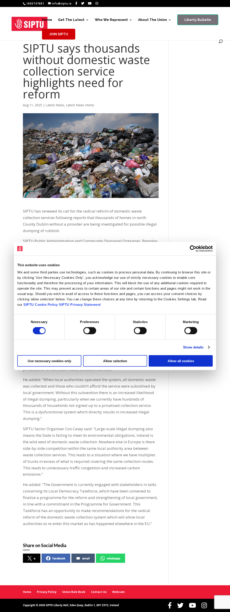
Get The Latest (71, 20)
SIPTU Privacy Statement (80, 304)
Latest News (55, 105)
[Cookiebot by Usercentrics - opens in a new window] (193, 248)
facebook (58, 558)
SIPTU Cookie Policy (40, 304)
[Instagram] (96, 3)
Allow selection (115, 361)
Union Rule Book (73, 592)
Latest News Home (80, 105)
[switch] (89, 330)
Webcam (118, 592)
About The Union (152, 20)
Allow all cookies (181, 361)
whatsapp (113, 558)
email (86, 558)
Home (47, 20)
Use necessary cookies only (49, 361)
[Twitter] (82, 3)
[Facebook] (76, 3)
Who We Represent (111, 20)
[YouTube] (90, 3)
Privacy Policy (47, 592)
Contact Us (99, 592)
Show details (193, 347)
